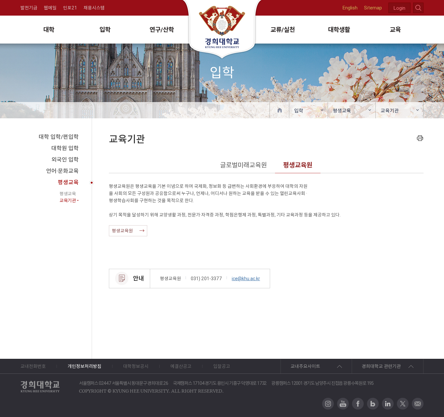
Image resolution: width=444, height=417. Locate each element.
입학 (105, 29)
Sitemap (373, 8)
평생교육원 (297, 165)
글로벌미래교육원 (243, 165)
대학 (48, 29)
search (418, 8)
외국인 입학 (65, 159)
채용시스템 (94, 8)
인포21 (70, 8)
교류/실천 (282, 29)
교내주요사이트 (305, 366)
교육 (395, 29)
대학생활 (339, 29)
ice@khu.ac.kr (246, 278)
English (350, 8)
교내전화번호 (33, 366)
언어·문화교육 (62, 171)
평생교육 (342, 111)
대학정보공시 (136, 366)
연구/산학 (162, 29)
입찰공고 (221, 366)
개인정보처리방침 (84, 366)
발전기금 (28, 8)
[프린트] (420, 138)
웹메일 (50, 8)
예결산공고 (180, 366)
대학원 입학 (65, 148)
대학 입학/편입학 (59, 136)
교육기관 (390, 111)
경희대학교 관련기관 (381, 366)
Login (399, 8)
